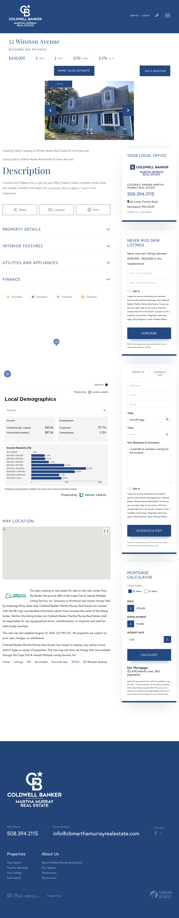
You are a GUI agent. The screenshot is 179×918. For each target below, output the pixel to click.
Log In (146, 15)
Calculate (149, 655)
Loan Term (134, 585)
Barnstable (41, 662)
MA (29, 662)
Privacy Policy (160, 319)
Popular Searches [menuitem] (17, 867)
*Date (130, 413)
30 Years (137, 591)
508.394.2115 (22, 833)
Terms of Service (147, 545)
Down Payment (136, 617)
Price (130, 601)
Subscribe (149, 333)
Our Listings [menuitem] (14, 873)
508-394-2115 (140, 194)
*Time (130, 427)
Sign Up (134, 15)
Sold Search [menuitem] (14, 878)
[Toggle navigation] (167, 15)
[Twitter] (161, 833)
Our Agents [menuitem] (49, 867)
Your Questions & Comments (143, 442)
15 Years (153, 591)
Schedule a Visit (160, 374)
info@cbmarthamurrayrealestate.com (96, 833)
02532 (75, 662)
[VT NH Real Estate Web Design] (161, 895)
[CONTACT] (155, 70)
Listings (18, 662)
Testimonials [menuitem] (49, 873)
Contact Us (132, 212)
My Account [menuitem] (49, 878)
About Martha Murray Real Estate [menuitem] (62, 862)
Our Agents (145, 212)
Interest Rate (135, 632)
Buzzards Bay (60, 662)
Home (6, 662)
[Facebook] (155, 833)
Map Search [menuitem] (14, 862)
